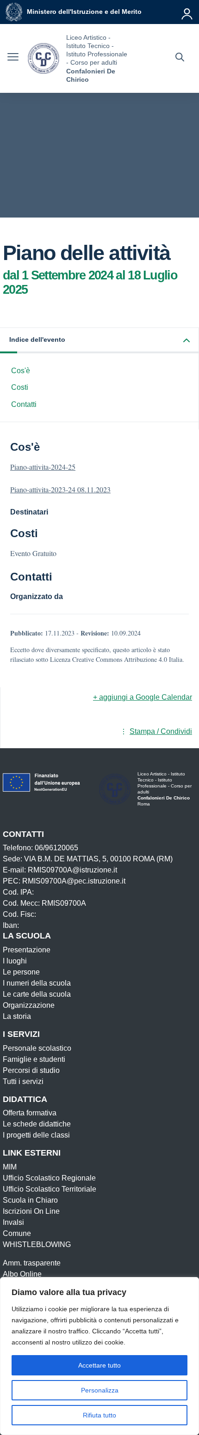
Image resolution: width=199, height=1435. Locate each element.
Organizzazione (29, 1005)
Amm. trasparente (32, 1263)
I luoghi (15, 961)
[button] (99, 340)
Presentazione (26, 950)
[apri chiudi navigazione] (13, 58)
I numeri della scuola (37, 983)
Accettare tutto (99, 1365)
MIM (10, 1167)
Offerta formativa (29, 1113)
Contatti (24, 404)
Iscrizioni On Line (31, 1211)
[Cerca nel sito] (180, 58)
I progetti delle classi (36, 1135)
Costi (19, 387)
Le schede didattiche (37, 1124)
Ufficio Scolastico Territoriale (49, 1189)
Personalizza (99, 1390)
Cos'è (20, 371)
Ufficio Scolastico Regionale (49, 1178)
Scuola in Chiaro (30, 1200)
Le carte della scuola (37, 994)
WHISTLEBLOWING (37, 1244)
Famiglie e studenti (34, 1059)
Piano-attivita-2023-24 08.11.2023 (60, 489)
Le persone (21, 972)
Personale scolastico (37, 1048)
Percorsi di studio (31, 1070)
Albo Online (22, 1274)
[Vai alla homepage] (43, 58)
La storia (17, 1016)
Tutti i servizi (23, 1081)
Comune (17, 1233)
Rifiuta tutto (99, 1415)
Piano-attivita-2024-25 (42, 467)
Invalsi (13, 1222)
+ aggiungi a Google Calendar (142, 697)
